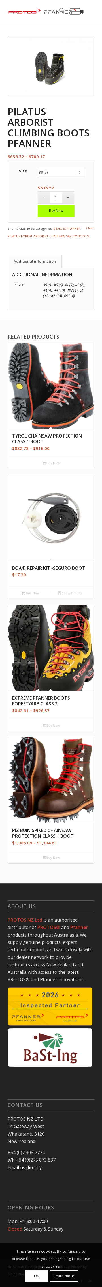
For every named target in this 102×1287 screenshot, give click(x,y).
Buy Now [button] (32, 593)
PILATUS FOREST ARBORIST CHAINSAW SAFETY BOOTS (48, 236)
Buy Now (56, 210)
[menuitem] (59, 11)
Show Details (71, 593)
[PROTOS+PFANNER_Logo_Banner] (42, 11)
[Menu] (72, 11)
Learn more (64, 1275)
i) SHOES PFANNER (66, 228)
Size (23, 171)
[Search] (59, 11)
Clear (90, 227)
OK (36, 1275)
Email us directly (25, 1167)
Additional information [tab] (35, 261)
